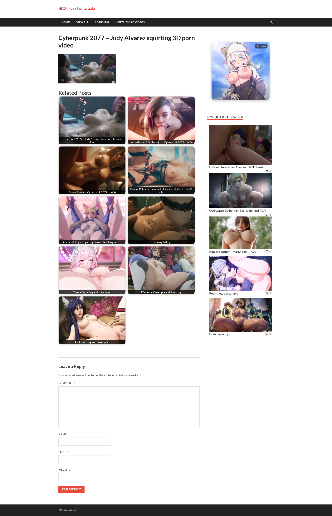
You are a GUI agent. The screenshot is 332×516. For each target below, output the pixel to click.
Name (63, 434)
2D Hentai (102, 22)
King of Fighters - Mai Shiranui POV (232, 251)
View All (82, 22)
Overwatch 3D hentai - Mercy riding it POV (237, 210)
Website (64, 469)
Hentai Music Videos (130, 22)
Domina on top (219, 334)
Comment (66, 383)
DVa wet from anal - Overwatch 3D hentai (236, 167)
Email (63, 452)
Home (66, 22)
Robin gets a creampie (223, 293)
